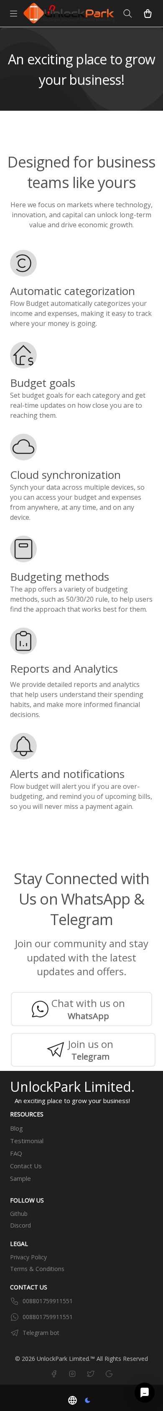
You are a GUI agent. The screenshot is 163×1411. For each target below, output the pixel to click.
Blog (16, 1128)
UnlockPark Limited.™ (66, 1359)
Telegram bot (41, 1333)
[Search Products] (127, 13)
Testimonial (26, 1140)
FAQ (16, 1153)
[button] (72, 1400)
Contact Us (26, 1166)
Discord (20, 1225)
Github (19, 1214)
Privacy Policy (28, 1257)
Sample (20, 1178)
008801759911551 (48, 1301)
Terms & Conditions (37, 1269)
